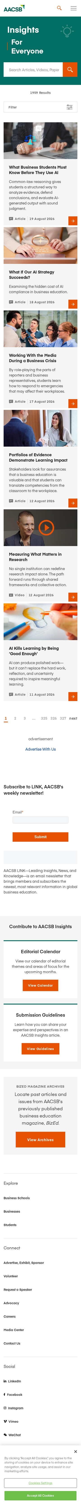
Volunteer (11, 1276)
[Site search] (59, 8)
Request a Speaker (18, 1289)
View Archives (40, 1139)
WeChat (15, 1435)
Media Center (14, 1330)
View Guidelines (40, 1048)
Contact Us (12, 1343)
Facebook (14, 1394)
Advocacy (11, 1303)
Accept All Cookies (40, 1495)
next (73, 718)
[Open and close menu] (73, 8)
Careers (10, 1316)
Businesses (12, 1211)
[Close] (76, 1452)
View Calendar (40, 985)
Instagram (15, 1408)
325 (43, 718)
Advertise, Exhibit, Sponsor (24, 1262)
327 (62, 718)
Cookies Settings (40, 1483)
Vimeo (13, 1421)
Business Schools (17, 1198)
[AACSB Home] (14, 8)
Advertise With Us (40, 749)
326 (52, 718)
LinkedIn (14, 1381)
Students (10, 1224)
